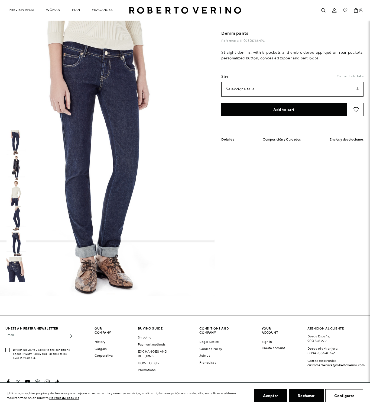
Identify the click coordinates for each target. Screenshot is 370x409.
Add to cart (284, 109)
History (100, 342)
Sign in (267, 342)
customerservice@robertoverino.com (336, 365)
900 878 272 (317, 341)
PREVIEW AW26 (21, 10)
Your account (270, 330)
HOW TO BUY (149, 363)
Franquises (207, 362)
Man (76, 10)
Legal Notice (209, 342)
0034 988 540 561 (321, 353)
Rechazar (306, 396)
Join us (204, 355)
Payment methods (151, 344)
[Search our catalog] (323, 10)
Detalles (227, 139)
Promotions (147, 370)
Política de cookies (64, 398)
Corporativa (104, 355)
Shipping (145, 337)
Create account (273, 348)
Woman (53, 10)
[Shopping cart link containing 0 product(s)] (356, 10)
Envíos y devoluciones (346, 139)
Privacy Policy (31, 353)
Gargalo (101, 349)
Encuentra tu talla (350, 76)
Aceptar (270, 396)
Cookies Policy (210, 349)
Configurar (344, 396)
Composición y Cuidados (282, 139)
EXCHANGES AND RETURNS (152, 353)
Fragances (102, 10)
